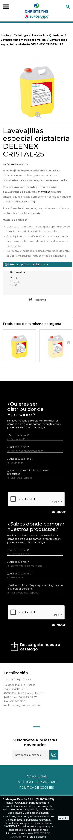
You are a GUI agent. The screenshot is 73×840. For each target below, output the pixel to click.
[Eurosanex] (36, 12)
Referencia (10, 164)
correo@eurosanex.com (25, 705)
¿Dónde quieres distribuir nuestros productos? (28, 472)
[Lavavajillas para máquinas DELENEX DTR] (19, 345)
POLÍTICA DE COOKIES (36, 787)
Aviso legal (37, 776)
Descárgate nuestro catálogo (40, 646)
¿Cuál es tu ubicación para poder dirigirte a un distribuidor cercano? (35, 587)
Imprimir (40, 299)
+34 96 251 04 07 (27, 697)
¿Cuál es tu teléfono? (20, 458)
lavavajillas (43, 191)
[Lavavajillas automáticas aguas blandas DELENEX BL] (55, 345)
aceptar (63, 817)
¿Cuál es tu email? (18, 446)
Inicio (6, 35)
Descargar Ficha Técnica (27, 264)
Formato (18, 272)
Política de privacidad (37, 782)
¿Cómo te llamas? (18, 435)
